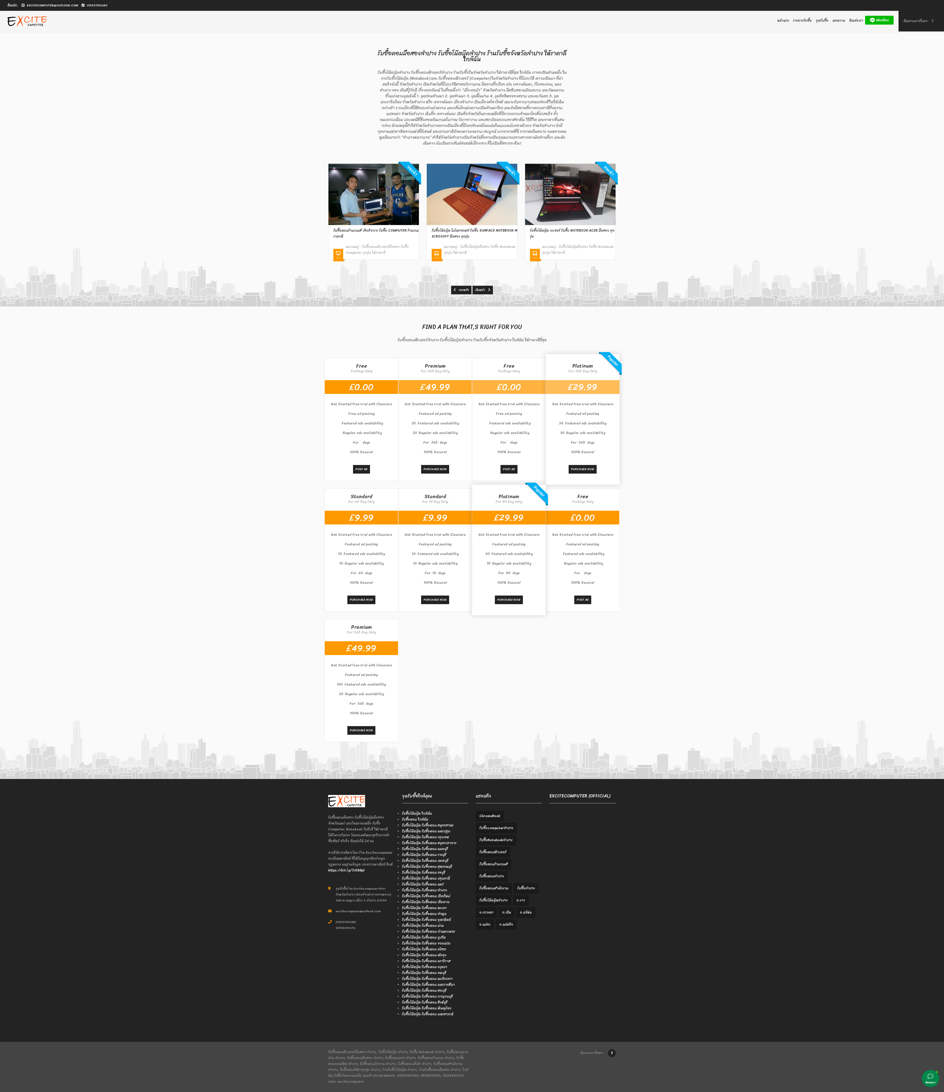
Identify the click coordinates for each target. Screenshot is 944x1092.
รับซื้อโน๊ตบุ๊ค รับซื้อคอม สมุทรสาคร (428, 825)
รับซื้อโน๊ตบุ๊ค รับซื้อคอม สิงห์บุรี (424, 1002)
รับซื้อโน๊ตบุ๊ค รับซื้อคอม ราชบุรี (424, 855)
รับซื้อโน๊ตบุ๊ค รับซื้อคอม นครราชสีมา (428, 985)
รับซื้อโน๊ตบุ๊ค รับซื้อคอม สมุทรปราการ (429, 843)
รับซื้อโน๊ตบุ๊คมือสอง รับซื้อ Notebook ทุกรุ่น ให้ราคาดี (381, 250)
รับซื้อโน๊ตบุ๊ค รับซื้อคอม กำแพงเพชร (428, 931)
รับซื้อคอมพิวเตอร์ (492, 852)
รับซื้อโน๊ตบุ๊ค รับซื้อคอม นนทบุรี (425, 849)
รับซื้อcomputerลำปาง (496, 828)
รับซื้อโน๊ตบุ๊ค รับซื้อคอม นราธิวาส (426, 961)
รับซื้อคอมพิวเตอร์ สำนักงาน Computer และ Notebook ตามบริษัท (572, 233)
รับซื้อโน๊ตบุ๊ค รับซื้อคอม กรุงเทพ (425, 837)
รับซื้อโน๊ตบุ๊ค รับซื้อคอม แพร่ (423, 884)
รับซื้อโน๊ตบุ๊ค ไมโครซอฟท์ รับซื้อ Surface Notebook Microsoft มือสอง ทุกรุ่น (376, 233)
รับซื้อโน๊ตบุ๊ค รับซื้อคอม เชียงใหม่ (426, 896)
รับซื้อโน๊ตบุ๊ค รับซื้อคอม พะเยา (424, 908)
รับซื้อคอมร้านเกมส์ (493, 864)
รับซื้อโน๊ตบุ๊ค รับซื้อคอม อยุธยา (424, 967)
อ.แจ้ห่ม (526, 912)
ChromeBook (489, 816)
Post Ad (361, 469)
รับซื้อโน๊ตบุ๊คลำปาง (493, 900)
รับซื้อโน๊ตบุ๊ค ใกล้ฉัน (417, 813)
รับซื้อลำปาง (526, 888)
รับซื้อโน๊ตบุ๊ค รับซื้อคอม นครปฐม (426, 831)
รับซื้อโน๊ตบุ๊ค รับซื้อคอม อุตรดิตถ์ (426, 920)
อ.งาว (520, 900)
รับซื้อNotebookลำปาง (496, 840)
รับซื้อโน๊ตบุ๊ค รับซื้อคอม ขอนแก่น (426, 943)
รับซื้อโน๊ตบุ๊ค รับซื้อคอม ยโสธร (424, 949)
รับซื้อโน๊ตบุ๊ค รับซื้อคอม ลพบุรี (424, 973)
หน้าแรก (783, 20)
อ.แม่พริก (506, 924)
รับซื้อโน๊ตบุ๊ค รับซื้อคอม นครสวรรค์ (427, 1014)
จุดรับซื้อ (822, 20)
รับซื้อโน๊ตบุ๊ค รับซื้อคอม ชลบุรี (423, 872)
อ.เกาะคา (486, 912)
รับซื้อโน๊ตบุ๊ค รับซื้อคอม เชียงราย (425, 902)
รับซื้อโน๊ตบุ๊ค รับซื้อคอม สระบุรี (424, 990)
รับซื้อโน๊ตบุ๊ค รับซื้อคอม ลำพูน (424, 914)
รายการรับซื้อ (802, 20)
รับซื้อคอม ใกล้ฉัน (415, 819)
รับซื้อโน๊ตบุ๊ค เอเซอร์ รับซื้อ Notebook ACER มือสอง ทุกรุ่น (474, 233)
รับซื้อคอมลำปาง (491, 876)
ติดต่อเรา (856, 20)
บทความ (838, 20)
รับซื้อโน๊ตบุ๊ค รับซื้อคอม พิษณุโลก (426, 1008)
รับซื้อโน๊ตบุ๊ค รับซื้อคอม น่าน (423, 926)
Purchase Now (435, 469)
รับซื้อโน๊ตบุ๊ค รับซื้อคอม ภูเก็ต (424, 937)
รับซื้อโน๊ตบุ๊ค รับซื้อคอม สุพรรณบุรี (427, 867)
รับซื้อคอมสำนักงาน (493, 888)
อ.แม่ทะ (484, 924)
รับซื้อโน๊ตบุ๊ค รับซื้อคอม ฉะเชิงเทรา (427, 979)
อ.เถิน (506, 912)
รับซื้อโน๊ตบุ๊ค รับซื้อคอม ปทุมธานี (426, 878)
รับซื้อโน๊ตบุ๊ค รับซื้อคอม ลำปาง (424, 890)
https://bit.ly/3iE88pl (346, 870)
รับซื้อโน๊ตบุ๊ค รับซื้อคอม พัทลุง (424, 955)
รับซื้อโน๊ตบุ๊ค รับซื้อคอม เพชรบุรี (425, 861)
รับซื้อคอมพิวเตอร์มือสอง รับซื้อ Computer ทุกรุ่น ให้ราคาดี (573, 250)
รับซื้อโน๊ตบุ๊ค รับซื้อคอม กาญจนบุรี (427, 996)
